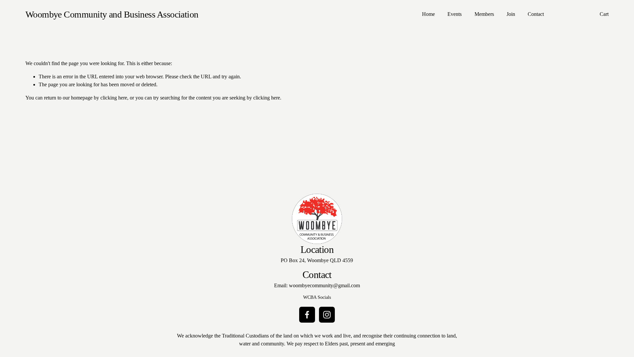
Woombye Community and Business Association (111, 14)
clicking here (113, 97)
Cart (604, 14)
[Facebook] (307, 315)
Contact (536, 14)
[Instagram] (327, 315)
